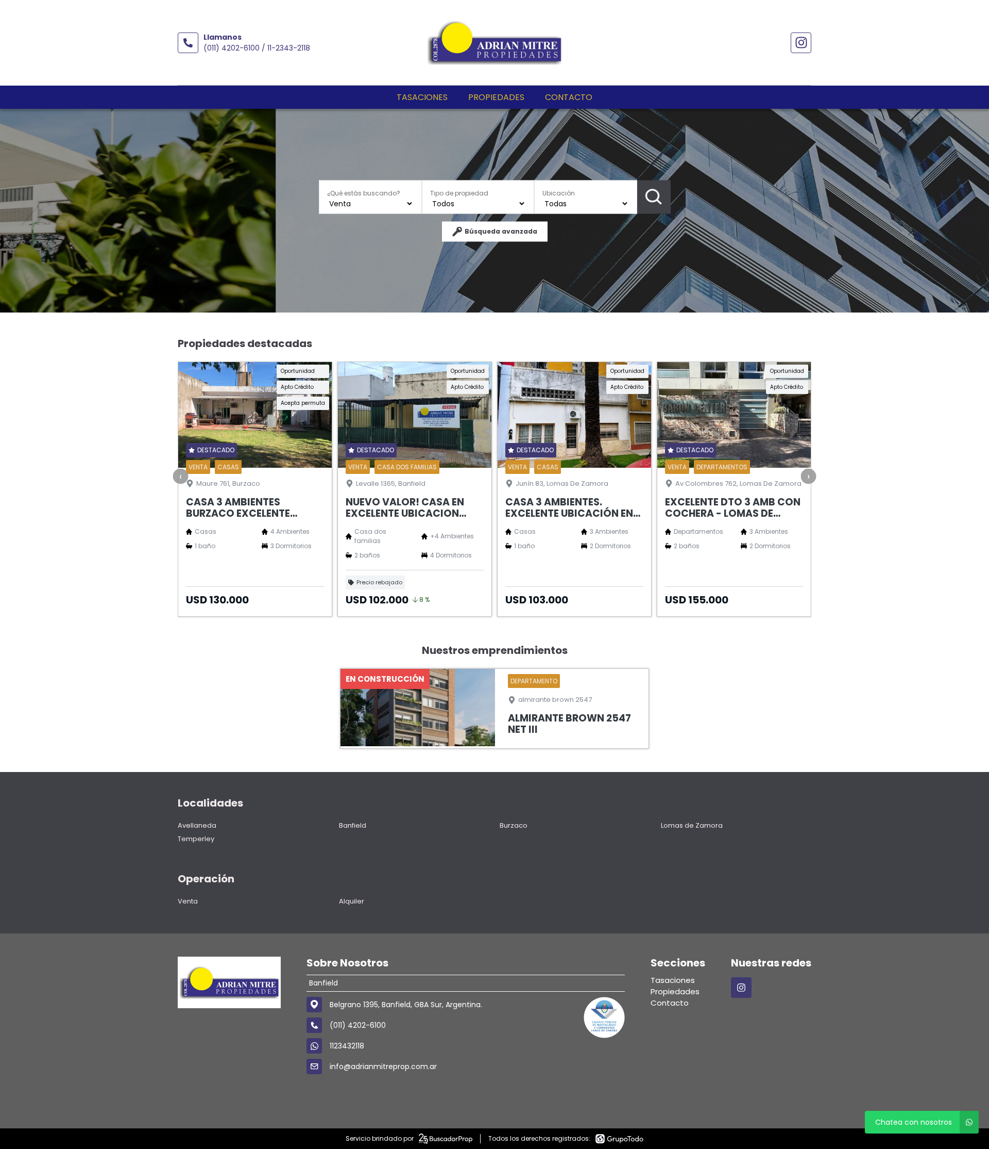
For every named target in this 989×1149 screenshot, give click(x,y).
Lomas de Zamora (692, 825)
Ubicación (558, 192)
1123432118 (347, 1046)
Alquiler (351, 901)
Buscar (654, 197)
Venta (188, 901)
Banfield (352, 825)
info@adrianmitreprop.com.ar (383, 1066)
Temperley (196, 839)
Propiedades (496, 97)
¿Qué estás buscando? (363, 192)
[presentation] (181, 476)
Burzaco (513, 825)
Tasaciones (422, 97)
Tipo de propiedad (459, 192)
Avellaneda (197, 825)
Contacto (568, 97)
